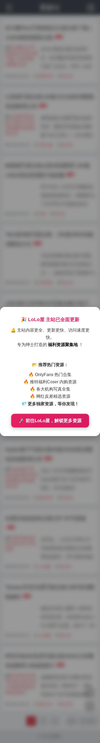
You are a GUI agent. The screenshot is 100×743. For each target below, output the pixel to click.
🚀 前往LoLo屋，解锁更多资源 (50, 420)
